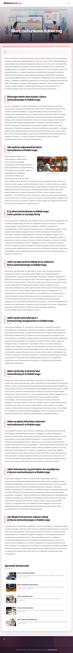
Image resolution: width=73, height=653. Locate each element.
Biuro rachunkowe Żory (25, 596)
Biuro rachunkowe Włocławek (27, 619)
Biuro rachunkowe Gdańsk (26, 573)
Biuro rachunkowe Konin (25, 608)
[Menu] (68, 3)
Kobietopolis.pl (12, 3)
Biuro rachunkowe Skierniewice (28, 585)
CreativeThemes (52, 649)
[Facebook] (4, 639)
